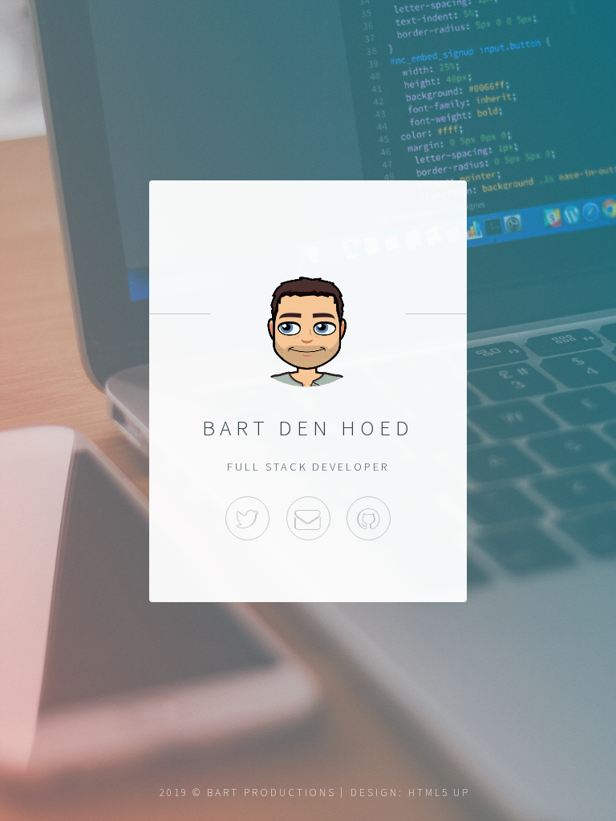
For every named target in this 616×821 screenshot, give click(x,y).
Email (308, 518)
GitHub (368, 518)
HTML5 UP (439, 792)
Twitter (247, 518)
